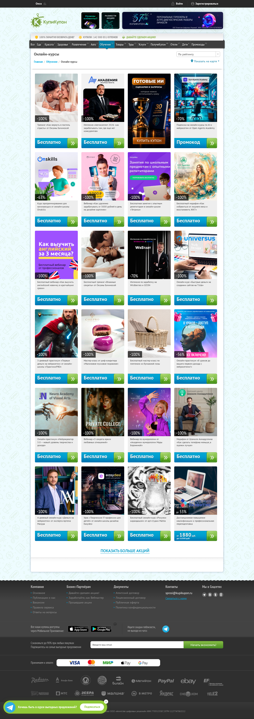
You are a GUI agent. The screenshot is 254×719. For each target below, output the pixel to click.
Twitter (215, 595)
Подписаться (92, 707)
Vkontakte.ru (210, 595)
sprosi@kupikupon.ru (178, 593)
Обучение (107, 44)
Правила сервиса (43, 607)
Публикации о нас (44, 597)
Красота (50, 44)
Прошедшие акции (80, 602)
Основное (39, 593)
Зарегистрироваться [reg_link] (206, 3)
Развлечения (80, 44)
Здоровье (63, 44)
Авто (94, 44)
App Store (78, 629)
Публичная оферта (127, 602)
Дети (185, 44)
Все (33, 44)
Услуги (143, 44)
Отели (175, 44)
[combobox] (198, 54)
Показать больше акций (125, 550)
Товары (121, 44)
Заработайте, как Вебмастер (86, 597)
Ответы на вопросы (45, 612)
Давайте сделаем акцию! (84, 593)
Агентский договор (127, 593)
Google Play (101, 629)
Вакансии (38, 602)
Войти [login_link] (179, 3)
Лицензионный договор (131, 597)
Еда (39, 44)
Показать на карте (205, 61)
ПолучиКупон (159, 44)
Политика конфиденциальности (136, 607)
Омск (39, 3)
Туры (132, 44)
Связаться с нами (176, 598)
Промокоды (199, 44)
